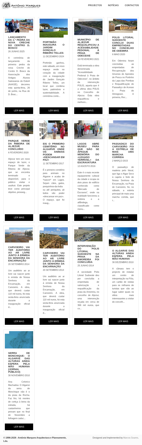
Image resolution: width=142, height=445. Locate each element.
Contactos (132, 5)
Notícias (113, 5)
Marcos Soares (130, 438)
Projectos (95, 5)
